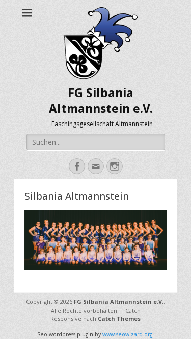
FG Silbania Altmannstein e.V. (118, 301)
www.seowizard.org (127, 334)
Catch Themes (119, 318)
